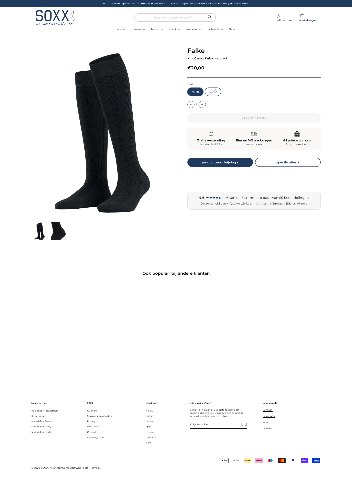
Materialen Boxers (42, 421)
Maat (190, 84)
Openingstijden (96, 437)
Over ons (92, 410)
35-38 (195, 91)
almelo (267, 428)
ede (265, 422)
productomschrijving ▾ (220, 162)
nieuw (121, 29)
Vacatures (92, 426)
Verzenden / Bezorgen (44, 410)
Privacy (91, 421)
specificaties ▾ (287, 162)
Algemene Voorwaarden (71, 467)
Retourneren (38, 416)
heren (155, 29)
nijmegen (269, 416)
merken (192, 29)
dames (137, 29)
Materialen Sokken (42, 432)
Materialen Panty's (42, 426)
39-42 (213, 91)
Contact (91, 432)
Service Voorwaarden (99, 416)
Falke (196, 51)
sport (173, 29)
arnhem (268, 409)
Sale (232, 29)
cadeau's (213, 29)
